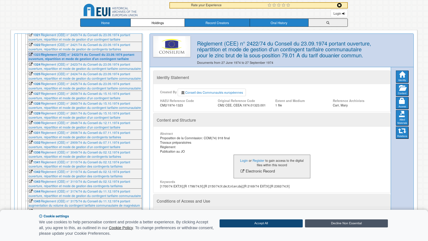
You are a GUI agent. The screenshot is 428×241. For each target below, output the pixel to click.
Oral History (279, 23)
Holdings (158, 23)
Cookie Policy (121, 228)
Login (337, 13)
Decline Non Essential (346, 223)
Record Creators (217, 23)
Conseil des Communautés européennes (214, 92)
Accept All (261, 223)
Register (258, 160)
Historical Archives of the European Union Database (123, 11)
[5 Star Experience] (288, 5)
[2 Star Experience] (274, 5)
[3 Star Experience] (279, 5)
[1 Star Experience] (270, 5)
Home (105, 23)
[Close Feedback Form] (339, 5)
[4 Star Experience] (284, 5)
